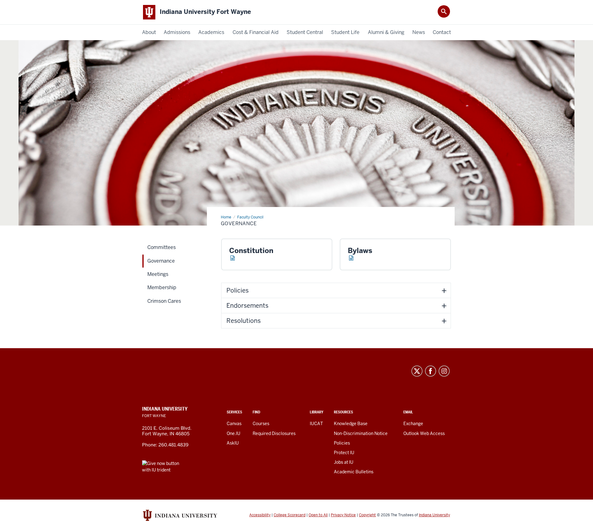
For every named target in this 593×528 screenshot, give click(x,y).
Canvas (234, 423)
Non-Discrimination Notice (361, 433)
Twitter (417, 371)
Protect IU (344, 452)
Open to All (318, 515)
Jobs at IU (343, 462)
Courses (261, 423)
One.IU (233, 433)
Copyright (367, 515)
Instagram (444, 371)
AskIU (233, 443)
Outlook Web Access (424, 433)
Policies (342, 443)
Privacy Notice (343, 515)
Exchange (413, 423)
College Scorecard (289, 515)
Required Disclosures (274, 433)
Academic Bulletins (353, 472)
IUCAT (316, 423)
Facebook (430, 371)
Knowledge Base (351, 423)
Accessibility (260, 515)
